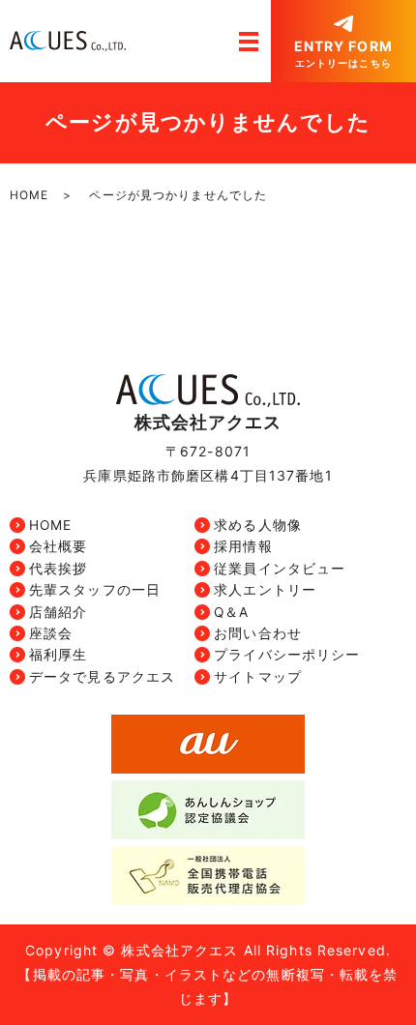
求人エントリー (265, 590)
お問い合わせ (258, 633)
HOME (29, 195)
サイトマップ (258, 677)
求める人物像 (258, 525)
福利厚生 (58, 654)
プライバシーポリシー (287, 654)
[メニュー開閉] (248, 41)
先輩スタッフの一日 (95, 590)
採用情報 (243, 546)
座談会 (51, 633)
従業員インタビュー (279, 568)
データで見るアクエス (102, 677)
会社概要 (58, 546)
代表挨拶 (58, 568)
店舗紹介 (58, 612)
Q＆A (231, 612)
